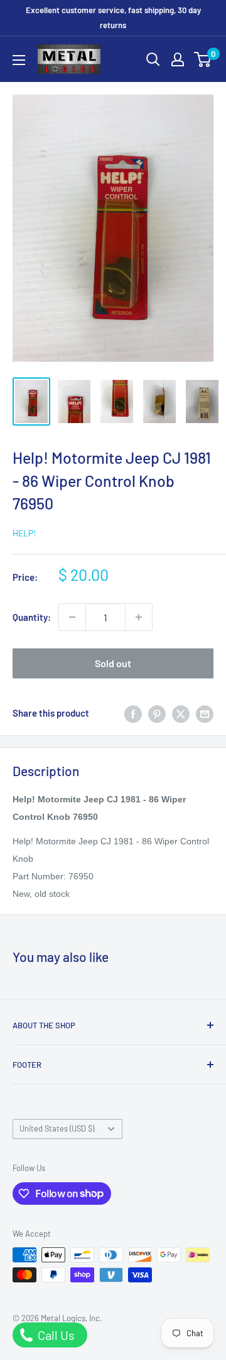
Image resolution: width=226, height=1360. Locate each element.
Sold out (113, 663)
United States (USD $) (56, 1128)
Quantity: (32, 617)
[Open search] (153, 59)
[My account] (177, 59)
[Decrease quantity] (72, 617)
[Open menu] (19, 60)
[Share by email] (204, 712)
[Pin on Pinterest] (157, 712)
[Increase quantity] (139, 617)
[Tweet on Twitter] (181, 712)
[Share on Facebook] (133, 712)
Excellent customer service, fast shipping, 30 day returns (113, 17)
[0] (203, 59)
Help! (24, 533)
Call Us (55, 1334)
